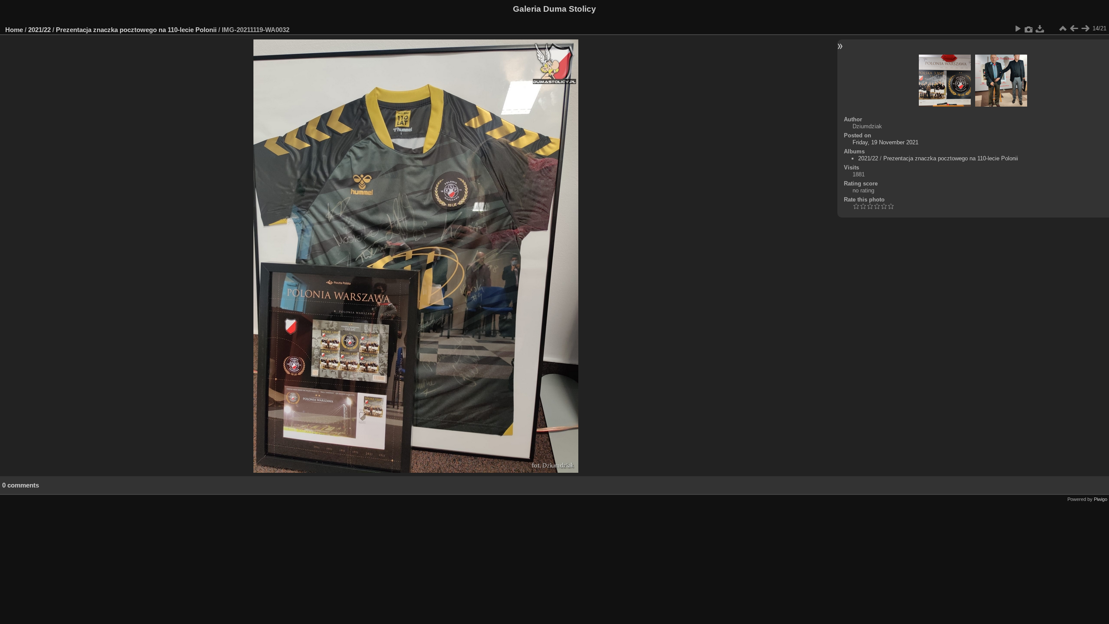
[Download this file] (1040, 28)
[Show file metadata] (1028, 28)
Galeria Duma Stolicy (554, 8)
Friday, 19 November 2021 (885, 142)
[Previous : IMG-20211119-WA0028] (1074, 28)
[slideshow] (1017, 28)
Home (14, 29)
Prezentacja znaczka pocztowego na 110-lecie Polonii (136, 29)
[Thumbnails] (1062, 28)
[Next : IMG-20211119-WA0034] (1085, 28)
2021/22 (39, 29)
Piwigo (1100, 499)
